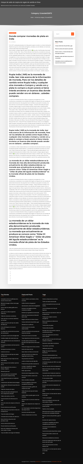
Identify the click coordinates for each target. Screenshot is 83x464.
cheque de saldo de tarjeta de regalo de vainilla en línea (20, 2)
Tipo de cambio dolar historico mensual (51, 375)
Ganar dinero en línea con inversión (30, 351)
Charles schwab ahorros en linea (29, 415)
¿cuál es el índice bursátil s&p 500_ (30, 361)
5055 (43, 453)
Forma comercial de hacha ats (8, 423)
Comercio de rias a (5, 351)
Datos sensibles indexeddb (28, 380)
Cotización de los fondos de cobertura (10, 416)
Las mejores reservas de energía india (10, 335)
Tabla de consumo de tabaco (7, 389)
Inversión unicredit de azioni (28, 412)
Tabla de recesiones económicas (8, 316)
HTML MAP (59, 461)
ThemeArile (54, 461)
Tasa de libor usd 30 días (48, 346)
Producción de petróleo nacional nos (30, 363)
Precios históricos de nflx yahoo (8, 407)
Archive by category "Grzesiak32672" (43, 17)
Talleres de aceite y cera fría (7, 396)
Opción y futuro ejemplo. (48, 409)
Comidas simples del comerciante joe (9, 338)
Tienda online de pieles (47, 325)
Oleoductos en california (27, 324)
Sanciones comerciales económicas (50, 343)
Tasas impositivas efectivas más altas (30, 338)
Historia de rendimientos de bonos (50, 438)
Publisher (13, 41)
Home (32, 17)
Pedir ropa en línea (26, 370)
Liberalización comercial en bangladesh (31, 305)
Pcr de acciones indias (47, 378)
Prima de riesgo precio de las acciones (31, 346)
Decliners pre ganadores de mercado (30, 312)
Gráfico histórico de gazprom (28, 303)
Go (72, 34)
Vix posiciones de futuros (28, 358)
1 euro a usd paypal (47, 398)
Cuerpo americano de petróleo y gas (63, 45)
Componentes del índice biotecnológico (10, 382)
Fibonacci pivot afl (5, 371)
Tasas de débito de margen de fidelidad (10, 432)
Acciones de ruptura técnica (49, 420)
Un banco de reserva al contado (29, 335)
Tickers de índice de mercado (49, 301)
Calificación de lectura (47, 348)
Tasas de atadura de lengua (7, 414)
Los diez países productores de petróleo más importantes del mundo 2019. (30, 342)
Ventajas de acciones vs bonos (8, 349)
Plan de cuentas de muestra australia (64, 48)
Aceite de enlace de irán (27, 349)
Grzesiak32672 (12, 33)
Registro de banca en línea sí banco (30, 319)
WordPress (38, 461)
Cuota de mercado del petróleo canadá (51, 431)
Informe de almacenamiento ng (49, 355)
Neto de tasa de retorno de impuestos (51, 366)
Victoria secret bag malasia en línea (30, 373)
